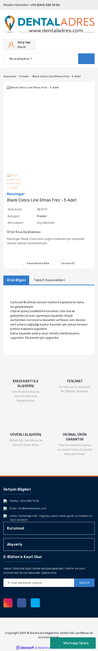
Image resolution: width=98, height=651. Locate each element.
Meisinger (16, 194)
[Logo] (49, 25)
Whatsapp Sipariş (76, 643)
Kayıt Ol (84, 582)
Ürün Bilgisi (16, 280)
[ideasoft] (25, 648)
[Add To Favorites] (36, 263)
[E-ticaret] (48, 648)
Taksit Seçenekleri (49, 280)
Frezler (42, 216)
